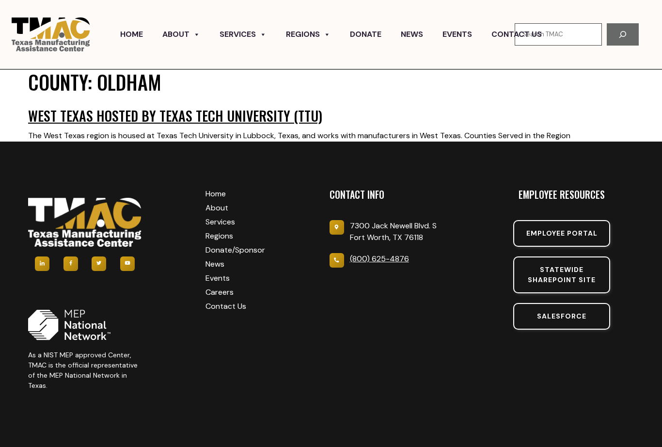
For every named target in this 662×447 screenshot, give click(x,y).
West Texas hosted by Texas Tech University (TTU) (175, 116)
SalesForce (561, 316)
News (412, 34)
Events (457, 34)
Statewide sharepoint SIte (562, 274)
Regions (303, 34)
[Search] (623, 34)
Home (131, 34)
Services (238, 34)
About (175, 34)
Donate (365, 34)
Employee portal (562, 233)
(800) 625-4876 (379, 259)
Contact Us (516, 34)
